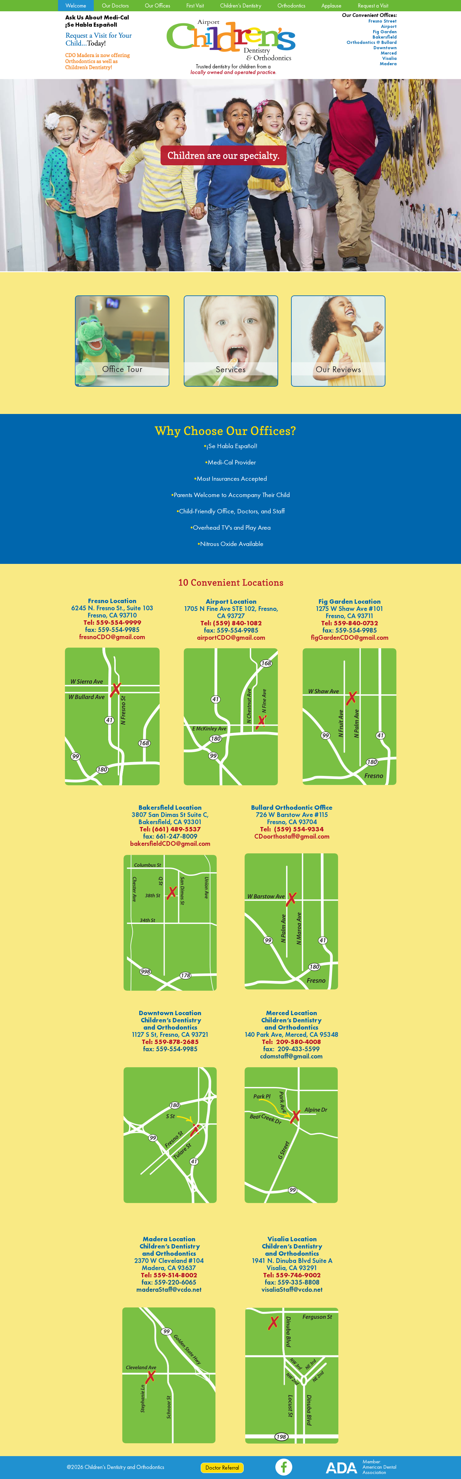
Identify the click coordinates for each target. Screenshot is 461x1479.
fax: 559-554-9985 (112, 629)
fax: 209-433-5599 (291, 1049)
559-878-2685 (176, 1041)
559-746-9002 (298, 1275)
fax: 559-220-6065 (168, 1282)
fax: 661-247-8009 (170, 836)
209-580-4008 (298, 1041)
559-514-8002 (175, 1275)
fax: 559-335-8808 (292, 1282)
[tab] (30, 89)
